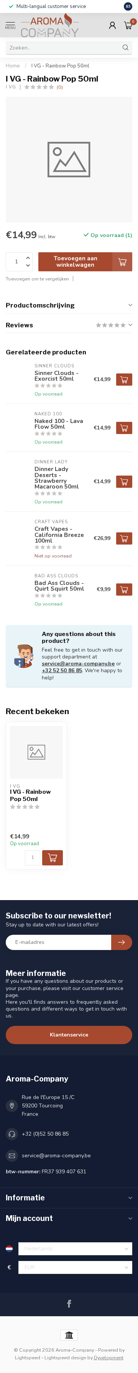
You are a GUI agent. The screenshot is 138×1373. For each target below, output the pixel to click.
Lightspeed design (65, 1357)
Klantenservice (69, 1034)
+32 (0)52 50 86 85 (45, 1133)
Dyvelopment (108, 1357)
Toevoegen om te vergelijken (37, 279)
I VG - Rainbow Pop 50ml (60, 65)
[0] (128, 25)
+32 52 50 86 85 (62, 670)
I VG (11, 87)
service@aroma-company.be (78, 663)
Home (13, 65)
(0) (60, 87)
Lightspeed (27, 1357)
